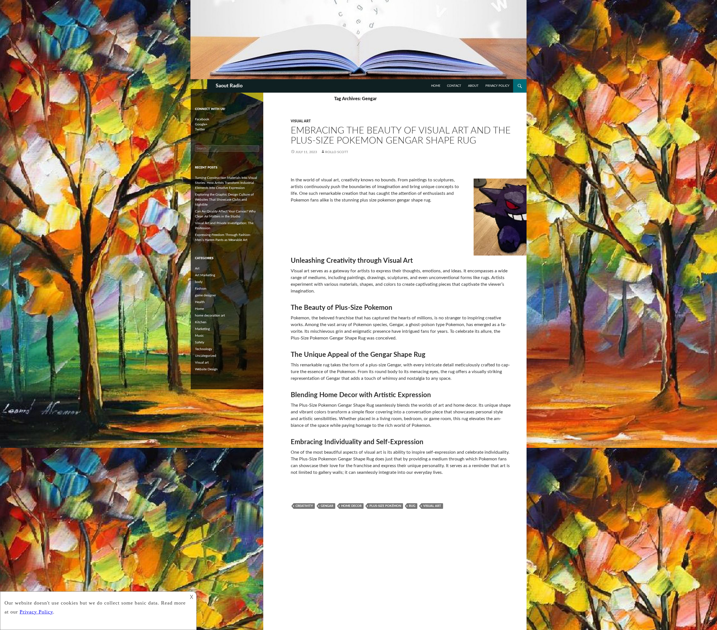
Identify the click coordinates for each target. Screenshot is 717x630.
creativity (304, 505)
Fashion (200, 288)
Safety (199, 342)
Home (435, 85)
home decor (351, 505)
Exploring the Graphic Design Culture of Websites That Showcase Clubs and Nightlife (224, 199)
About (473, 85)
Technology (203, 349)
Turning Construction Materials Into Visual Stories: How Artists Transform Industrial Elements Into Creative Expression (226, 182)
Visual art (301, 121)
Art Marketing (205, 275)
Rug (412, 505)
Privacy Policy (497, 85)
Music (199, 335)
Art (197, 268)
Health (200, 302)
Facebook (202, 119)
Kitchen (200, 322)
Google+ (201, 124)
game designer (205, 295)
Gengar (327, 505)
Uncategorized (205, 355)
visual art (432, 505)
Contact (454, 85)
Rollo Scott (336, 152)
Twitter (200, 129)
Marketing (202, 329)
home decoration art (210, 315)
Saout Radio (229, 85)
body (198, 282)
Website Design (206, 369)
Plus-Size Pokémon (385, 505)
